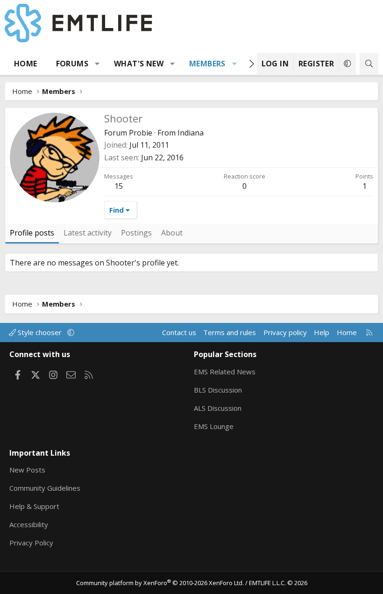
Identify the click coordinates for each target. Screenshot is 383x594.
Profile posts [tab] (32, 233)
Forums (72, 63)
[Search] (369, 64)
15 (118, 186)
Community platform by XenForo (160, 583)
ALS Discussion (217, 408)
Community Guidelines (44, 488)
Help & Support (34, 506)
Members (207, 63)
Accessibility (28, 524)
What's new (138, 63)
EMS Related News (224, 371)
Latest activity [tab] (88, 233)
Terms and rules (229, 332)
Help (321, 332)
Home (25, 63)
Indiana (190, 133)
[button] (97, 63)
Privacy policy (285, 332)
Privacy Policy (31, 542)
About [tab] (172, 233)
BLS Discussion (218, 389)
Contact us (179, 332)
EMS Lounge (214, 426)
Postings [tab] (136, 233)
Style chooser (40, 332)
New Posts (27, 469)
